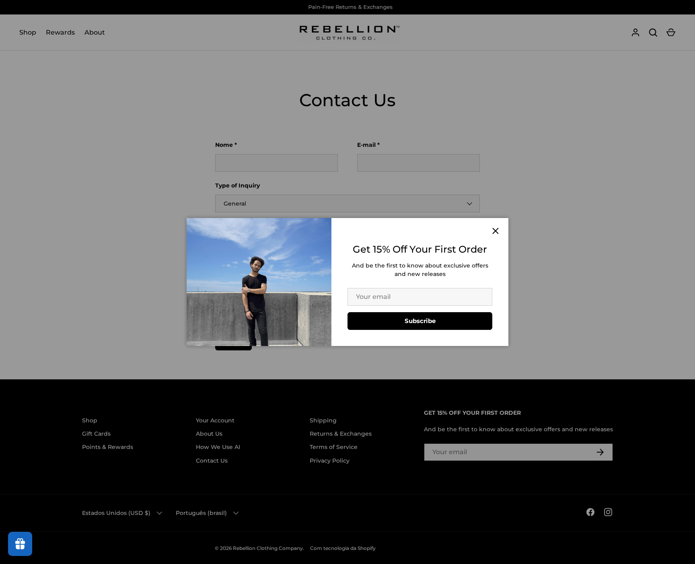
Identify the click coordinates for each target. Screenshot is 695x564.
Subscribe (420, 321)
